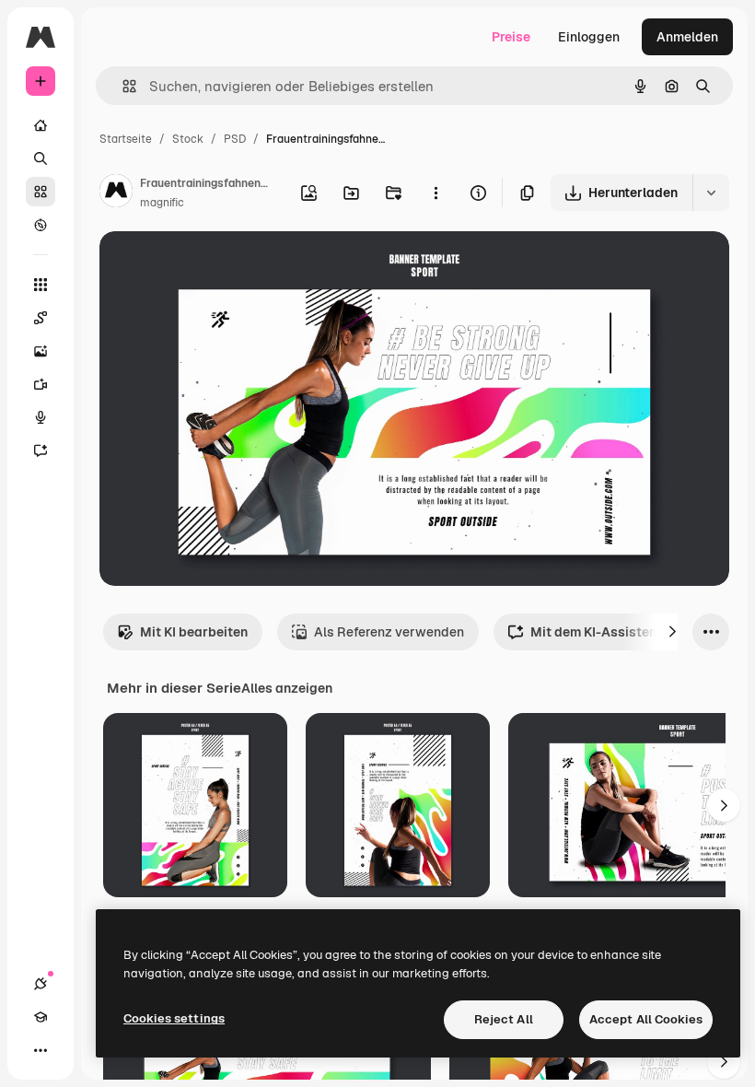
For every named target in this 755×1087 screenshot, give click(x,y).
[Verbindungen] (40, 984)
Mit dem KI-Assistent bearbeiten (631, 632)
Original (217, 266)
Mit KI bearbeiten (194, 632)
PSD (235, 139)
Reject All (503, 1019)
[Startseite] (40, 125)
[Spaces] (40, 318)
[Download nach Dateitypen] (710, 192)
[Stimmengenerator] (40, 417)
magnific (162, 202)
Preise (511, 37)
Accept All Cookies (646, 1019)
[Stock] (40, 191)
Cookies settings (174, 1018)
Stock (187, 139)
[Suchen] (40, 158)
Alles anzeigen (286, 688)
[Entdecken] (40, 225)
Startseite (125, 139)
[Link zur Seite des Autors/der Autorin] (116, 193)
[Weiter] (672, 632)
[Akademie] (40, 1017)
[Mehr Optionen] (435, 192)
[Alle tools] (40, 284)
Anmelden (687, 37)
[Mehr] (40, 1050)
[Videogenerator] (40, 384)
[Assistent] (40, 450)
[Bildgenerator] (40, 351)
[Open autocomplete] (122, 86)
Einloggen (589, 37)
